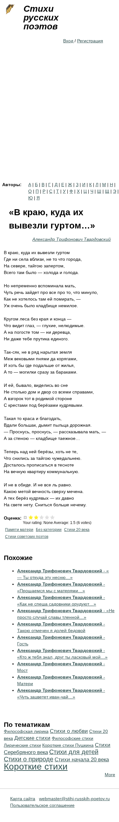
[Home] (9, 9)
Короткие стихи (36, 766)
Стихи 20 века (76, 529)
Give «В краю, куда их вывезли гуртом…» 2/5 (36, 517)
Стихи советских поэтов (26, 536)
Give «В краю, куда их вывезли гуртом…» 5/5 (52, 517)
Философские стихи (72, 738)
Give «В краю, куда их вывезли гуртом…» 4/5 (47, 517)
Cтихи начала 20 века (82, 760)
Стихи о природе (28, 759)
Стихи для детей (73, 751)
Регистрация (90, 40)
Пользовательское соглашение (42, 805)
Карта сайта (22, 798)
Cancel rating (25, 517)
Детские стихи (32, 738)
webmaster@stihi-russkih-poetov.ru (74, 798)
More (110, 774)
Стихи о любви (69, 731)
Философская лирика (26, 731)
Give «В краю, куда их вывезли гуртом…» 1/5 (31, 517)
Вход (68, 40)
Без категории (49, 529)
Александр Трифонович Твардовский (71, 239)
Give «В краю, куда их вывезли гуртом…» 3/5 (41, 517)
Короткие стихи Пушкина (68, 745)
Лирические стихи (22, 745)
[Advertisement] (59, 120)
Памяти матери (19, 529)
